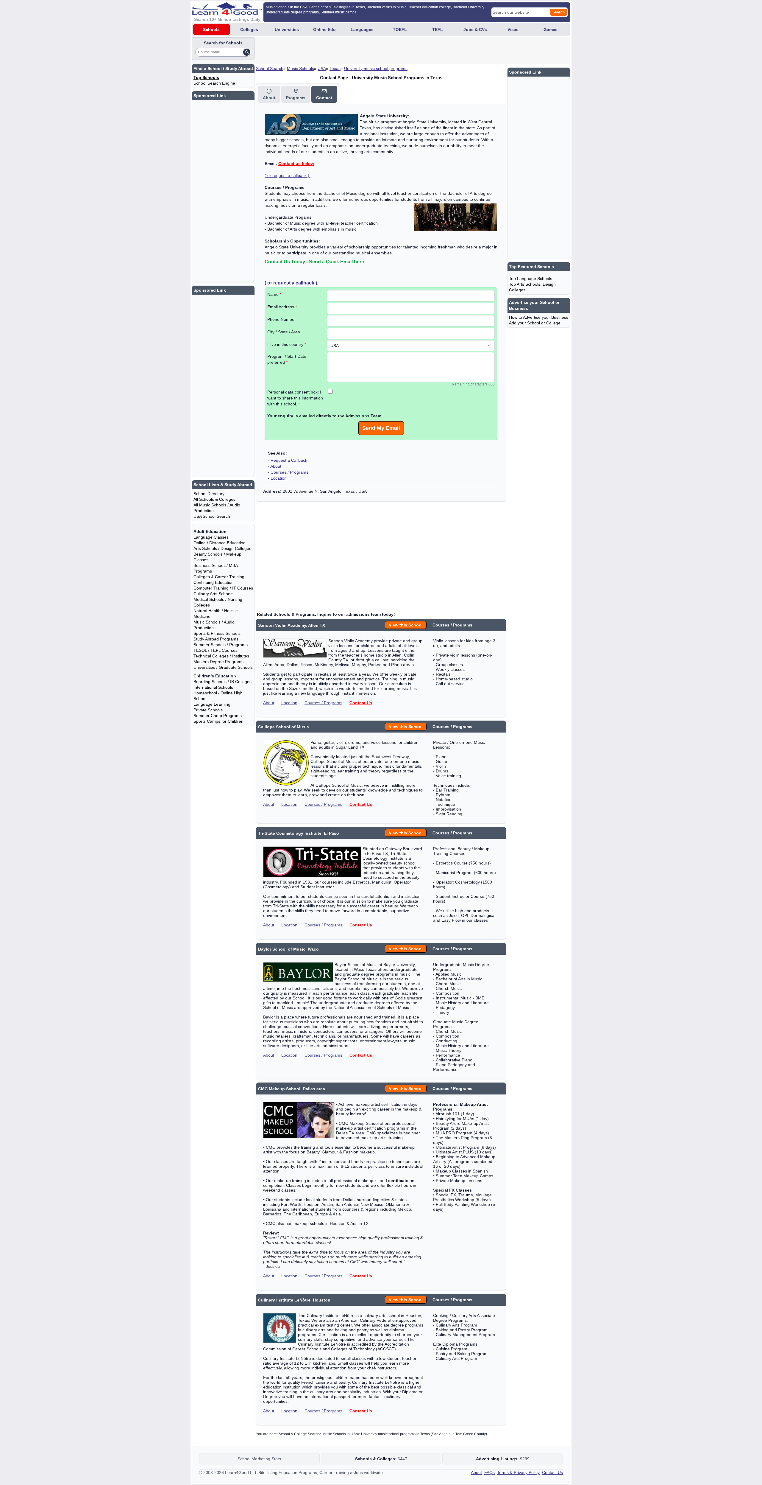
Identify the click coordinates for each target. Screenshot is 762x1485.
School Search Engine (214, 83)
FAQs (489, 1472)
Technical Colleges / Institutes (221, 656)
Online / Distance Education (219, 542)
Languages (362, 29)
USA (322, 68)
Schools (211, 29)
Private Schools (208, 709)
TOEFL (400, 29)
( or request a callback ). (287, 175)
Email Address (282, 306)
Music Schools (300, 68)
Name (274, 294)
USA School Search (211, 516)
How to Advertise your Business (538, 317)
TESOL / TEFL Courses (215, 650)
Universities (287, 29)
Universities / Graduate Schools (223, 667)
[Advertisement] (364, 50)
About (275, 466)
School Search (269, 68)
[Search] (246, 52)
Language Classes (211, 537)
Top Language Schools (530, 278)
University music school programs (375, 68)
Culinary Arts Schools (213, 593)
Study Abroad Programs (215, 639)
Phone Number (281, 319)
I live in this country (286, 344)
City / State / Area (283, 331)
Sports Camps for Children (218, 721)
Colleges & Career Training (218, 576)
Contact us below (296, 163)
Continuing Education (213, 582)
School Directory (208, 493)
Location (279, 478)
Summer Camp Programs (217, 715)
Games (551, 29)
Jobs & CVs (475, 29)
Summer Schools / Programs (220, 644)
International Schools (213, 687)
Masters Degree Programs (218, 661)
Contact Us (360, 702)
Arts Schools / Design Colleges (222, 548)
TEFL (437, 29)
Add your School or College (534, 323)
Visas (513, 29)
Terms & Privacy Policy (518, 1472)
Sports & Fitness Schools (217, 633)
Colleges (249, 29)
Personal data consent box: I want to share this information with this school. (295, 398)
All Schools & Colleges (214, 499)
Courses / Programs (289, 472)
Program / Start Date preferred (286, 359)
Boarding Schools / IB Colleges (222, 681)
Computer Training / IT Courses (223, 588)
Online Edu (324, 29)
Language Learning (211, 704)
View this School (406, 625)
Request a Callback (289, 460)
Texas (335, 68)
